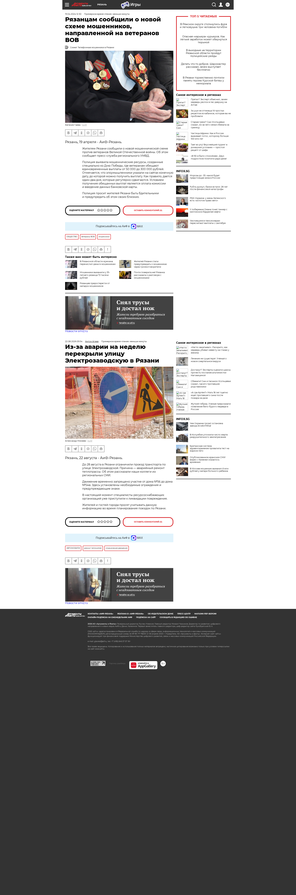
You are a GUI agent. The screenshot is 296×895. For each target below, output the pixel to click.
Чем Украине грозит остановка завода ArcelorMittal (206, 424)
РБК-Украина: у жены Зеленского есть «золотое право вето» (208, 199)
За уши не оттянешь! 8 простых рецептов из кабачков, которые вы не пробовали (211, 113)
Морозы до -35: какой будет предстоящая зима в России (205, 176)
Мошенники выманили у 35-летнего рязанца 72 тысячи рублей (95, 275)
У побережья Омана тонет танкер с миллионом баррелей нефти (208, 210)
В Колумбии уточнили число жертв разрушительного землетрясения (209, 436)
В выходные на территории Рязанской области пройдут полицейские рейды (203, 53)
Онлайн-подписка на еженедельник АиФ (110, 617)
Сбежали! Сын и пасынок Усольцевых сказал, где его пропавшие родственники (211, 384)
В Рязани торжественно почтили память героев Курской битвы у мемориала (203, 80)
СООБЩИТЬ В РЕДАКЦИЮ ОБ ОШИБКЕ (178, 617)
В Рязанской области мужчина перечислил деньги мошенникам (97, 262)
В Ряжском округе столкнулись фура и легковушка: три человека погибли (203, 26)
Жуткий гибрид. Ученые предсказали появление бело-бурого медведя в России (211, 407)
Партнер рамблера (117, 663)
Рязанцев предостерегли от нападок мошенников (95, 284)
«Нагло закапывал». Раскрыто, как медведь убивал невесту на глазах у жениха (210, 350)
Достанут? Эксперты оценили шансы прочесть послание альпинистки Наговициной (211, 373)
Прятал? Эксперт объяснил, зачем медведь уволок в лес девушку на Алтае (209, 102)
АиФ (84, 125)
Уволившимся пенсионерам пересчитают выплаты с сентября (208, 222)
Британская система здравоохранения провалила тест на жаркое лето (209, 448)
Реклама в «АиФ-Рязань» (130, 614)
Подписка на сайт (146, 617)
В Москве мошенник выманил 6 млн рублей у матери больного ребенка (209, 469)
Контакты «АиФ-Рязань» (100, 614)
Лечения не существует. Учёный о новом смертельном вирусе (209, 360)
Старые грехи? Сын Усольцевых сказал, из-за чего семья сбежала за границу (210, 125)
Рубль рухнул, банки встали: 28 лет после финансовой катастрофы (209, 188)
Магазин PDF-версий (205, 614)
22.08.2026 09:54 (73, 341)
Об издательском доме (160, 614)
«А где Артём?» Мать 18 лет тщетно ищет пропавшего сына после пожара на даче (209, 395)
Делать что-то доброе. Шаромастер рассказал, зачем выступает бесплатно (203, 67)
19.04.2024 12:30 (73, 14)
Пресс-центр (183, 614)
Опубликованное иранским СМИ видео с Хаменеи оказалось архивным (207, 459)
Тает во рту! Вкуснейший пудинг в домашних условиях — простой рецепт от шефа (209, 147)
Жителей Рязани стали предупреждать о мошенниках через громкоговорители (150, 264)
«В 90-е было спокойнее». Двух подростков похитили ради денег (209, 157)
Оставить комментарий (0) (148, 210)
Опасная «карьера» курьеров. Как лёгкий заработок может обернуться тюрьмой (203, 39)
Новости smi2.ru (76, 331)
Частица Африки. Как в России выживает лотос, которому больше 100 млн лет (210, 136)
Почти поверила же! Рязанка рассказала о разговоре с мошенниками (149, 275)
